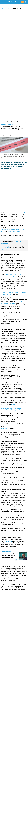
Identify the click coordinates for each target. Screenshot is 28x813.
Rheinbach (19, 121)
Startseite (3, 121)
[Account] (25, 2)
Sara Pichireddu (6, 131)
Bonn (14, 121)
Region (8, 121)
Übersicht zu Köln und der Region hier (17, 231)
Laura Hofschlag (20, 131)
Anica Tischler (12, 131)
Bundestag (9, 541)
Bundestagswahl (20, 212)
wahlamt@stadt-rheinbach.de (19, 404)
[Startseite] (14, 2)
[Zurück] (2, 9)
